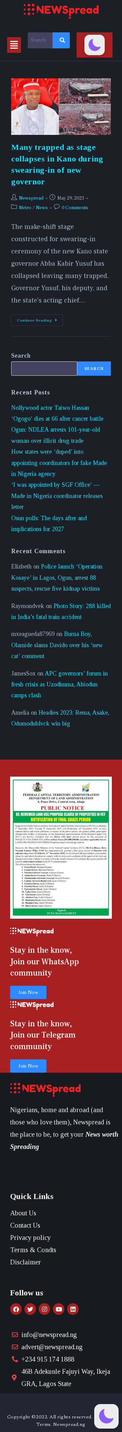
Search (20, 355)
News (42, 208)
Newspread (31, 198)
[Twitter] (30, 1309)
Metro (25, 208)
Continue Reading (40, 318)
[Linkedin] (73, 1309)
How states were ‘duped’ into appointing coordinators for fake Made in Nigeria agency (59, 462)
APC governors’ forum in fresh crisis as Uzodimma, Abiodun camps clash (59, 684)
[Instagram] (44, 1309)
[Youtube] (58, 1309)
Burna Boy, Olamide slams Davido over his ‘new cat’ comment (57, 645)
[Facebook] (16, 1309)
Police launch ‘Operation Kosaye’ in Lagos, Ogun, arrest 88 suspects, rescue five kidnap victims (56, 577)
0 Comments (75, 208)
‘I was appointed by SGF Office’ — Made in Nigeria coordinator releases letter (57, 495)
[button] (14, 45)
